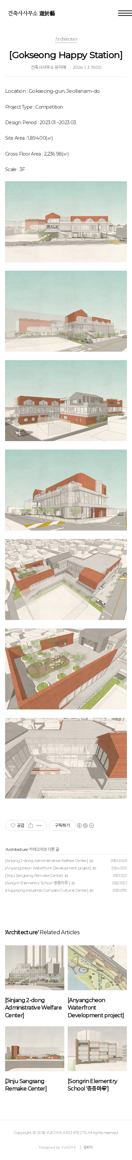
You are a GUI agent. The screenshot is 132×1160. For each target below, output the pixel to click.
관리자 (88, 1147)
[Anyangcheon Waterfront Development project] (48, 867)
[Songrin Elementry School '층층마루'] (37, 882)
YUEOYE (68, 1147)
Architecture (16, 849)
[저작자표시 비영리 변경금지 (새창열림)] (85, 825)
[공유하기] (30, 825)
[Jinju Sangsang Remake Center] (34, 875)
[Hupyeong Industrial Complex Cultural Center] (46, 890)
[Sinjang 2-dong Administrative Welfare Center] (46, 860)
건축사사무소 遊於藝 (31, 13)
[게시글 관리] (39, 825)
